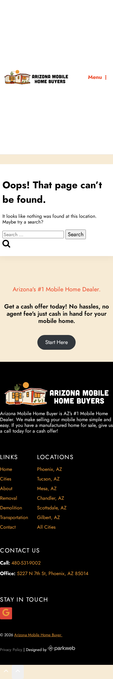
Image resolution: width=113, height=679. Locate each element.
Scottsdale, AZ (52, 507)
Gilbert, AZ (48, 517)
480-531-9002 (26, 562)
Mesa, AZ (47, 488)
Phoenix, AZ (49, 469)
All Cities (46, 527)
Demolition (11, 507)
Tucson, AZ (48, 478)
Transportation (14, 517)
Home (6, 469)
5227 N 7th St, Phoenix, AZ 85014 (52, 573)
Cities (5, 478)
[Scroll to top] (6, 672)
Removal (8, 498)
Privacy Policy (11, 649)
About (6, 488)
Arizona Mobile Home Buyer (38, 635)
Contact (8, 527)
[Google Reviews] (6, 613)
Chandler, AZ (50, 498)
